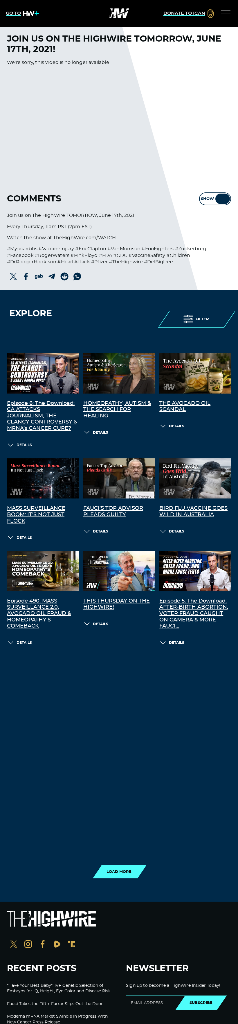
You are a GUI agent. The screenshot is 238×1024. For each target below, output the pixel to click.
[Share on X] (13, 276)
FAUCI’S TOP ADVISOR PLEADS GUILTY (113, 511)
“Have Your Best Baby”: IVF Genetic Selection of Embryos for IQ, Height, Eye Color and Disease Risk (59, 988)
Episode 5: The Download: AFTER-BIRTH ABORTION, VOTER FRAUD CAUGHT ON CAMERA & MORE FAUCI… (193, 613)
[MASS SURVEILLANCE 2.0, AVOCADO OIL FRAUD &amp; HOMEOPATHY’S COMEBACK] (43, 571)
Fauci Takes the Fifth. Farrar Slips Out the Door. (55, 1004)
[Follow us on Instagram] (28, 945)
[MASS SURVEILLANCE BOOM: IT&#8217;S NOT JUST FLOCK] (43, 478)
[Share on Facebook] (26, 276)
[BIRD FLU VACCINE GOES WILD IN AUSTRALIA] (195, 478)
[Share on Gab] (39, 276)
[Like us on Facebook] (42, 945)
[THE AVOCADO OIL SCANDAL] (195, 373)
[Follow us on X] (13, 945)
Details (24, 445)
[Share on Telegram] (51, 276)
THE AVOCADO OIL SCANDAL (184, 406)
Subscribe (201, 1003)
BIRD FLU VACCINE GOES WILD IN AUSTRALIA (193, 511)
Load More (119, 872)
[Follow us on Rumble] (57, 944)
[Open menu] (225, 13)
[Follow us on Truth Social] (71, 944)
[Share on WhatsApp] (77, 276)
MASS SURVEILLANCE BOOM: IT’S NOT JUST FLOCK (36, 514)
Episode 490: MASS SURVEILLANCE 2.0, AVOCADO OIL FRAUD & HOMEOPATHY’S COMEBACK (39, 613)
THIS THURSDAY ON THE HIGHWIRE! (116, 604)
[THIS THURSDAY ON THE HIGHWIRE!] (119, 571)
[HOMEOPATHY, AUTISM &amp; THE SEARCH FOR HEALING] (119, 373)
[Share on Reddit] (64, 276)
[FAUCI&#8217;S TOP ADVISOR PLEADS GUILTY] (119, 478)
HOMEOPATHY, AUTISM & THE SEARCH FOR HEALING (117, 410)
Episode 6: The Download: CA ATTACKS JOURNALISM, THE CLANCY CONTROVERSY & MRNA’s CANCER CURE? (42, 416)
